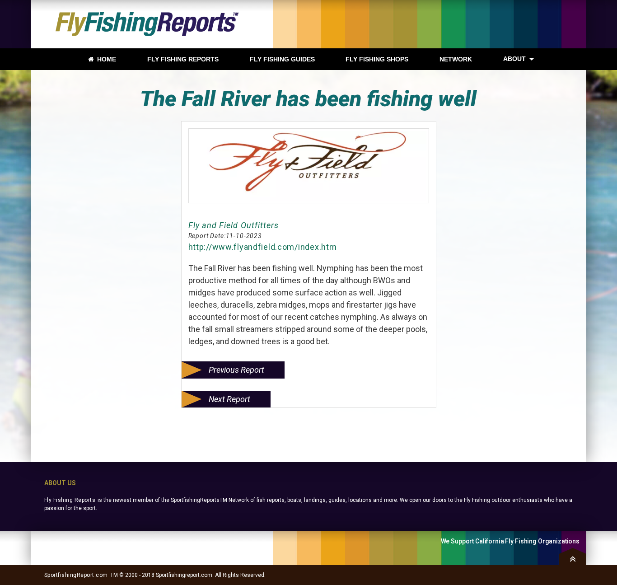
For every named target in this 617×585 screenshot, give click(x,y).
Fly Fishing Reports (69, 500)
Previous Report (236, 369)
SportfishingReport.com (76, 575)
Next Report (229, 399)
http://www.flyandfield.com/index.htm (262, 247)
